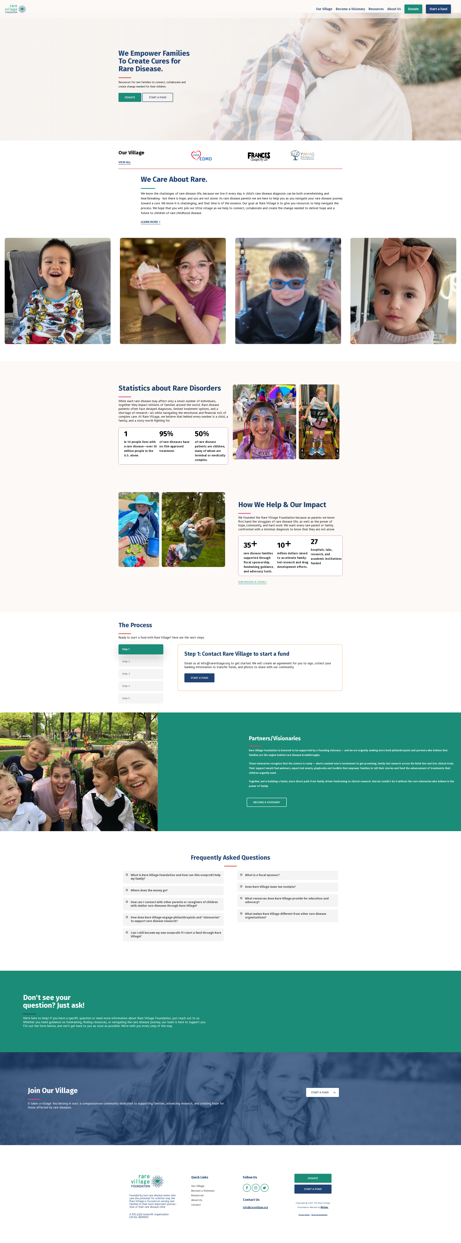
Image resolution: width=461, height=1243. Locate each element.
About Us (196, 1200)
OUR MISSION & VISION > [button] (252, 582)
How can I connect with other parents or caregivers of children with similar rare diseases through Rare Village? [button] (174, 903)
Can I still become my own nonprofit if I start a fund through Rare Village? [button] (176, 934)
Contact (196, 1204)
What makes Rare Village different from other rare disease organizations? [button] (285, 915)
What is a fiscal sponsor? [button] (262, 875)
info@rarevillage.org (255, 1207)
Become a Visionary (202, 1190)
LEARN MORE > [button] (150, 222)
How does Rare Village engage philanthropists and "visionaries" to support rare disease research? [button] (175, 919)
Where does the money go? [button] (149, 890)
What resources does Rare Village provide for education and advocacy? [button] (287, 900)
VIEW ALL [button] (124, 162)
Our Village (197, 1186)
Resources (197, 1195)
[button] (129, 97)
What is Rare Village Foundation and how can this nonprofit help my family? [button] (176, 876)
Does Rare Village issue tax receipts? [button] (270, 886)
